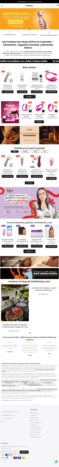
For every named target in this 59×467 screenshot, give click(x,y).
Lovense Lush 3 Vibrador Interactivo (51, 86)
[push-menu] (2, 5)
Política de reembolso (35, 437)
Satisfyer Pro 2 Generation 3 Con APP (36, 170)
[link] (29, 19)
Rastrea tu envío (34, 425)
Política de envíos (34, 435)
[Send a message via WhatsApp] (56, 462)
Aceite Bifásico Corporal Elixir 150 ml (22, 240)
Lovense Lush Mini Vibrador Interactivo (39, 115)
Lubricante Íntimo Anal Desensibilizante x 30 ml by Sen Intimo (37, 86)
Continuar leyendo (14, 294)
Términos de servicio (35, 427)
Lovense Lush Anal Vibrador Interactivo (26, 115)
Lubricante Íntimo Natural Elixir (22, 86)
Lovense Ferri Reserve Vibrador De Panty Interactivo (7, 240)
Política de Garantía (35, 432)
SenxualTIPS (33, 415)
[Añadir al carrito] (30, 111)
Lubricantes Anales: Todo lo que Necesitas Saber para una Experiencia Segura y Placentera (14, 290)
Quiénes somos (34, 413)
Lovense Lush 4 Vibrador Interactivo (52, 115)
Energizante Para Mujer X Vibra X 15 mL (37, 240)
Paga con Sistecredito (35, 422)
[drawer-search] (51, 6)
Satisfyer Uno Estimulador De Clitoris (22, 170)
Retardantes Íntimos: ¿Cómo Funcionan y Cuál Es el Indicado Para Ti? (44, 290)
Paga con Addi (33, 420)
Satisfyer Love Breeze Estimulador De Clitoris (51, 170)
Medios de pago (34, 418)
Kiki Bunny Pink (51, 239)
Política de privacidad (35, 430)
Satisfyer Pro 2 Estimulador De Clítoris (7, 86)
